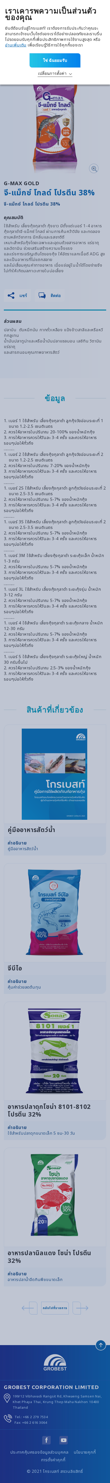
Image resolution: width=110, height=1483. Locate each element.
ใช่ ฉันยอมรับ (55, 60)
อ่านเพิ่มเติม (15, 45)
